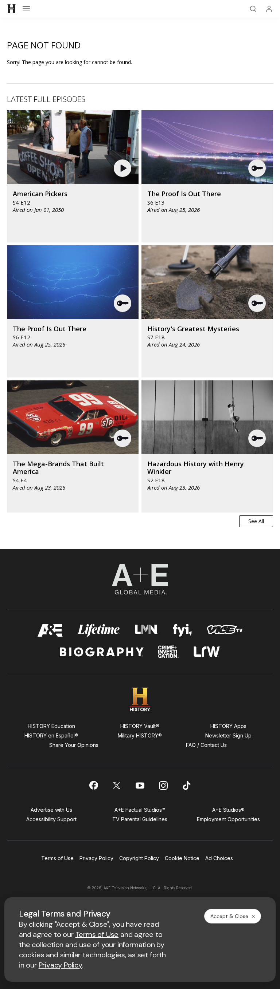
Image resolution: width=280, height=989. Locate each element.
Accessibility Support (51, 819)
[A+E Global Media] (140, 579)
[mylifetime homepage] (99, 630)
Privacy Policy (96, 858)
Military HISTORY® (140, 735)
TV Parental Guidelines (139, 819)
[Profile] (269, 8)
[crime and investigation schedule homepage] (168, 651)
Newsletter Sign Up (228, 735)
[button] (123, 168)
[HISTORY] (11, 8)
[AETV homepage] (50, 630)
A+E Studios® (228, 810)
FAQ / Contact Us (206, 745)
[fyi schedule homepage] (182, 630)
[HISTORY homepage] (140, 699)
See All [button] (256, 521)
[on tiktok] (186, 785)
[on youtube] (140, 785)
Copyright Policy (139, 858)
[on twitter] (116, 785)
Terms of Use (57, 858)
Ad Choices (219, 858)
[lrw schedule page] (207, 651)
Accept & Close (229, 916)
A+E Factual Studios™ (139, 810)
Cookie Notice (182, 858)
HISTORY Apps (228, 726)
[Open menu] (26, 8)
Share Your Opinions (73, 745)
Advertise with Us (51, 810)
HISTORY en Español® (51, 735)
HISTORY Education (51, 726)
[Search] (253, 8)
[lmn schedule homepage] (146, 630)
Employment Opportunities (228, 819)
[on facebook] (93, 785)
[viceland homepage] (224, 630)
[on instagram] (163, 785)
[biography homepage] (102, 651)
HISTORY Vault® (139, 726)
